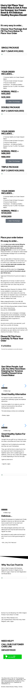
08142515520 (8, 650)
